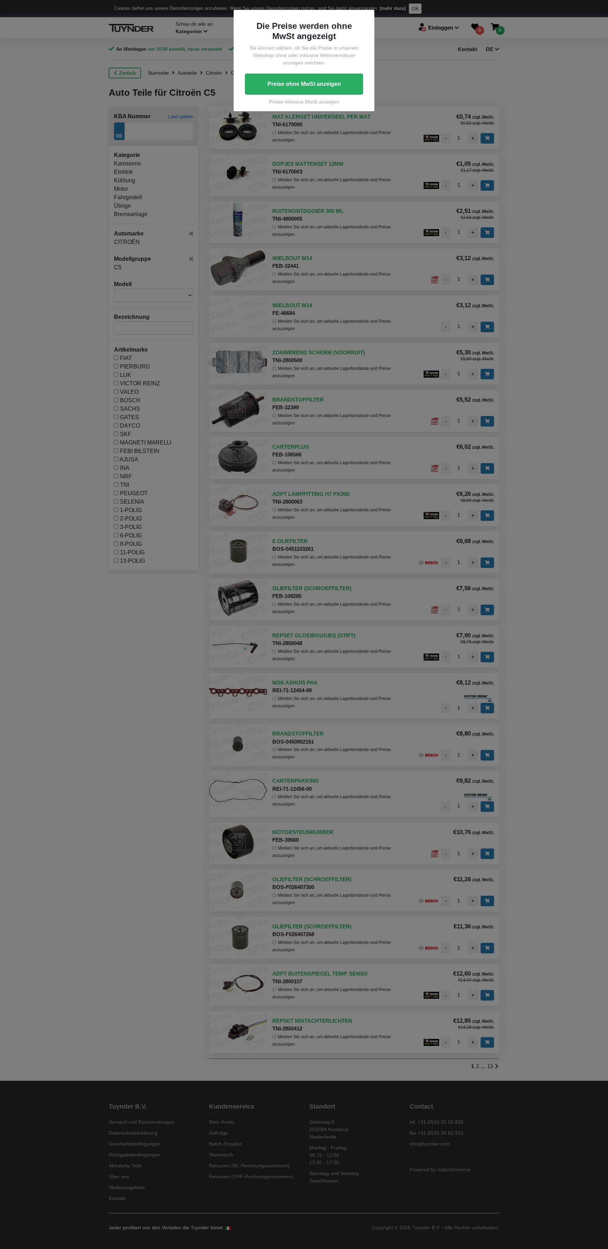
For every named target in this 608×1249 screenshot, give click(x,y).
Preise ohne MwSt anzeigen (304, 84)
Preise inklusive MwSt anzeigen (304, 102)
